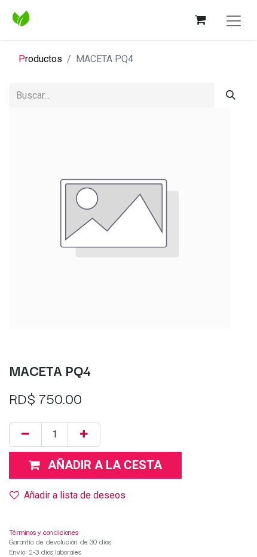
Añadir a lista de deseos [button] (75, 495)
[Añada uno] (84, 435)
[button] (95, 465)
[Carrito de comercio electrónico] (200, 19)
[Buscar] (230, 95)
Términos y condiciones (43, 531)
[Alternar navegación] (233, 20)
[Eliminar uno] (25, 435)
